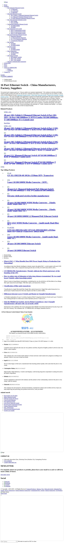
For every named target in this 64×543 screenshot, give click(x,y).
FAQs (5, 66)
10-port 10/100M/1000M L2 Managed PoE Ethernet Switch (32, 216)
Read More (7, 123)
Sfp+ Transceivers (9, 407)
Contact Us (7, 72)
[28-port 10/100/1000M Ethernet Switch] (8, 241)
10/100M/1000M (15, 25)
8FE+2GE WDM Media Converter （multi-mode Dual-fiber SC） (33, 224)
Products (6, 6)
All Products (59, 490)
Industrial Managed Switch (14, 14)
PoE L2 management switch (18, 31)
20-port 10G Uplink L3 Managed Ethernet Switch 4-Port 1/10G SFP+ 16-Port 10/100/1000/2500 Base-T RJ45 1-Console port (31, 149)
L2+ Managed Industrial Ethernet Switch (21, 17)
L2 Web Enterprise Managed (18, 37)
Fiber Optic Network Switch (38, 95)
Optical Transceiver (50, 490)
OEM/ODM (7, 63)
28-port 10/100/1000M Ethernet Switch (24, 244)
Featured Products (31, 489)
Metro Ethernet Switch (10, 397)
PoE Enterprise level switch (14, 28)
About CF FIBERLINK (10, 67)
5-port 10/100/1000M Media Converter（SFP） (27, 182)
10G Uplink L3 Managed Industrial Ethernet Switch (24, 15)
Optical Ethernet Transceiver (22, 490)
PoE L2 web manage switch (18, 33)
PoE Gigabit (14, 21)
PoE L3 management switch (18, 30)
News (5, 64)
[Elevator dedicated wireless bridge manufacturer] (8, 193)
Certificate (10, 70)
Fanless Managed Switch (10, 406)
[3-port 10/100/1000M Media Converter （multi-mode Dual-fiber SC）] (8, 234)
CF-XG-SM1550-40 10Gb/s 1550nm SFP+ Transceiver (30, 175)
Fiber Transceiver (11, 51)
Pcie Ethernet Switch (9, 401)
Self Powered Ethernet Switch (12, 409)
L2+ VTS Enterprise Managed (19, 39)
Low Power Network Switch (11, 403)
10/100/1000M (14, 52)
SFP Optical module (12, 55)
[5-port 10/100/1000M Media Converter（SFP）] (8, 180)
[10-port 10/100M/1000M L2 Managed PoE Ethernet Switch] (8, 214)
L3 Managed (14, 9)
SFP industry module (16, 57)
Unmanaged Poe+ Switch (37, 490)
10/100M (13, 27)
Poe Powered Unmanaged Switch (13, 404)
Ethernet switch (11, 46)
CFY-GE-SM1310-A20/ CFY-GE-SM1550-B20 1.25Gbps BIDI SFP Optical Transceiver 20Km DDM (31, 231)
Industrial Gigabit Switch (23, 95)
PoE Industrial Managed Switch (15, 8)
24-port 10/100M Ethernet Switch (21, 250)
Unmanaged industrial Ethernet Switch (17, 24)
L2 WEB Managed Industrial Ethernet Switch (23, 18)
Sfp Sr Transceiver (10, 490)
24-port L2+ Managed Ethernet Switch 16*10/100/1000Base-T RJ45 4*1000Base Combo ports (30, 156)
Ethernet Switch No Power (11, 398)
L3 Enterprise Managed (17, 40)
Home (5, 5)
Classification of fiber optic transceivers (17, 286)
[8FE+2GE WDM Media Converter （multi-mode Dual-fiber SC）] (8, 220)
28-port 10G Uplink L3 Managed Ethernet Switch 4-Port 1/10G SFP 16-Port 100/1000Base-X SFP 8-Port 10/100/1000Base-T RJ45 (31, 136)
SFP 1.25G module (16, 58)
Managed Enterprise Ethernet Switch (17, 34)
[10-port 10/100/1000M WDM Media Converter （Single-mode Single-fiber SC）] (8, 200)
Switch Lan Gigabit (9, 410)
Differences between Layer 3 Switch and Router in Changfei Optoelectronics (30, 294)
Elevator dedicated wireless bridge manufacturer (28, 196)
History (9, 69)
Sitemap (39, 489)
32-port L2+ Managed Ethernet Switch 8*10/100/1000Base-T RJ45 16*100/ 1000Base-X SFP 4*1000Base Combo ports (30, 163)
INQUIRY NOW (5, 474)
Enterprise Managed (16, 36)
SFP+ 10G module (16, 60)
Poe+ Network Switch (47, 489)
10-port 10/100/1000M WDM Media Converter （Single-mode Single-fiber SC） (31, 203)
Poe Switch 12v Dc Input (10, 395)
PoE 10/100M (14, 22)
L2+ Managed (14, 11)
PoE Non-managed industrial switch (16, 20)
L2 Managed (14, 12)
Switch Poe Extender (52, 95)
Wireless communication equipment (16, 61)
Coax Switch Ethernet (10, 400)
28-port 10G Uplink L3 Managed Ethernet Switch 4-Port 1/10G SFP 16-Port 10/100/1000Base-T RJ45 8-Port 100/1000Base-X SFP (31, 129)
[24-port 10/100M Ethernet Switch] (8, 248)
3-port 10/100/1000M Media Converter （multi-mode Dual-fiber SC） (32, 237)
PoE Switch (10, 42)
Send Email (4, 493)
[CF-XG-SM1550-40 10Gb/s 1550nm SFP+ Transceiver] (9, 173)
